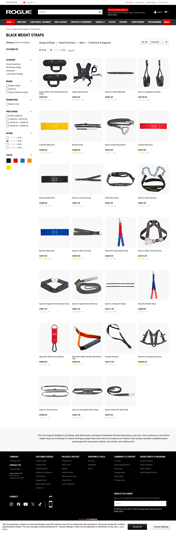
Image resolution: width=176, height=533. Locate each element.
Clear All (71, 50)
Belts (82, 42)
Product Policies (67, 472)
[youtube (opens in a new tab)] (25, 504)
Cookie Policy (66, 480)
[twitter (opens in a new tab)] (33, 504)
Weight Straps (35, 29)
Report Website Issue (43, 484)
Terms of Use (66, 465)
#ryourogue (118, 469)
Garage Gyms (119, 476)
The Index (117, 461)
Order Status (151, 2)
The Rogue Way (15, 461)
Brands (90, 469)
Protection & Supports (100, 42)
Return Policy (118, 511)
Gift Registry (92, 465)
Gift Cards (129, 2)
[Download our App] (50, 504)
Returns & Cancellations (44, 472)
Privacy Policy (67, 461)
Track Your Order (41, 469)
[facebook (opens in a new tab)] (18, 504)
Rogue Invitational (146, 461)
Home (8, 29)
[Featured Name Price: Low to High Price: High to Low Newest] (159, 42)
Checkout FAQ (41, 465)
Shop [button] (9, 22)
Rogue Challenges (146, 465)
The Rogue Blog (119, 472)
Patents (64, 469)
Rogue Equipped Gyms (122, 465)
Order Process (40, 476)
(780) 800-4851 (15, 469)
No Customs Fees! (117, 10)
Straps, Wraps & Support (20, 29)
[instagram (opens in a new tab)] (11, 504)
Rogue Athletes (145, 469)
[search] (70, 12)
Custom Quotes (41, 461)
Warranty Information (69, 476)
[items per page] (144, 42)
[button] (100, 12)
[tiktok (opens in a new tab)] (40, 504)
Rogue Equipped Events (148, 472)
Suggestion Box (41, 480)
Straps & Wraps (47, 42)
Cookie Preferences (68, 484)
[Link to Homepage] (19, 12)
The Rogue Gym (119, 480)
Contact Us (139, 2)
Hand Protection (67, 42)
